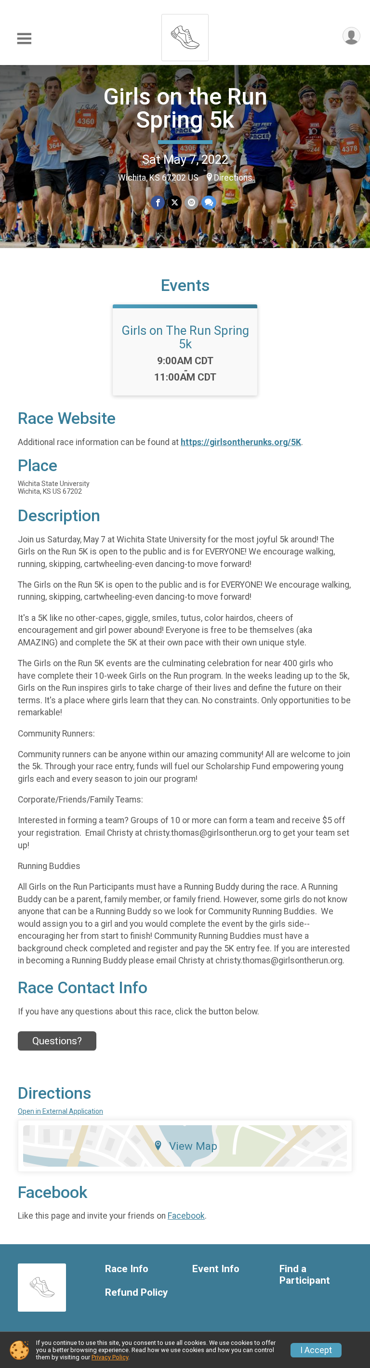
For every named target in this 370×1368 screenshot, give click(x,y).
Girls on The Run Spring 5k (185, 337)
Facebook (186, 1216)
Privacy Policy (110, 1357)
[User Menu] (351, 36)
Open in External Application (60, 1111)
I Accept (316, 1350)
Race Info (126, 1269)
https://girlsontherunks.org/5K (241, 442)
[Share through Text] (208, 203)
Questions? (57, 1041)
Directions (233, 178)
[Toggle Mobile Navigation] (24, 39)
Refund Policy (136, 1292)
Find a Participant (304, 1274)
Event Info (215, 1269)
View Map (193, 1146)
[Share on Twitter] (175, 203)
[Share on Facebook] (158, 203)
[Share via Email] (191, 203)
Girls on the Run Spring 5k (185, 108)
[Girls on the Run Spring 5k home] (185, 35)
